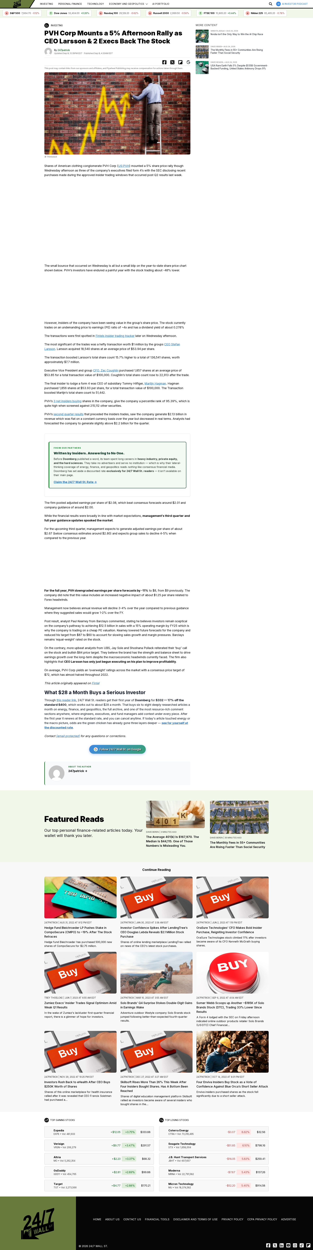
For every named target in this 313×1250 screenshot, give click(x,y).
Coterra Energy (178, 1130)
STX (170, 1147)
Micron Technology (181, 1184)
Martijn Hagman (155, 383)
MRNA (171, 1174)
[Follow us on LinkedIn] (282, 1245)
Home (97, 1219)
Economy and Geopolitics (126, 3)
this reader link (66, 700)
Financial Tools (157, 1219)
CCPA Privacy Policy (262, 1219)
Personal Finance (70, 3)
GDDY (57, 1174)
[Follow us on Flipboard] (180, 62)
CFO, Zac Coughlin (106, 370)
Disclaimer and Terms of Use (195, 1219)
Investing (46, 3)
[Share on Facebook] (164, 62)
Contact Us (132, 1219)
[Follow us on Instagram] (295, 1245)
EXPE (56, 1134)
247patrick (64, 50)
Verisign (59, 1143)
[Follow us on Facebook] (268, 1245)
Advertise (288, 1219)
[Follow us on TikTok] (302, 1245)
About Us (112, 1219)
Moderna (174, 1170)
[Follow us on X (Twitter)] (275, 1245)
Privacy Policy (232, 1219)
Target (58, 1184)
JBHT (171, 1160)
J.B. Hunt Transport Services (187, 1157)
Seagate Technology (182, 1143)
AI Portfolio (160, 3)
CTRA (171, 1134)
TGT (56, 1187)
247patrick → (77, 771)
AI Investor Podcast (295, 3)
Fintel (95, 683)
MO (55, 1160)
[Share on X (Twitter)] (172, 62)
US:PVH (123, 166)
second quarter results (68, 414)
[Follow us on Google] (188, 62)
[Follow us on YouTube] (288, 1245)
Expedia (59, 1130)
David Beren (152, 832)
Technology (95, 3)
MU (170, 1187)
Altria (57, 1157)
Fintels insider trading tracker (115, 336)
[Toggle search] (271, 4)
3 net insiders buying (67, 401)
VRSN (57, 1147)
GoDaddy (60, 1170)
